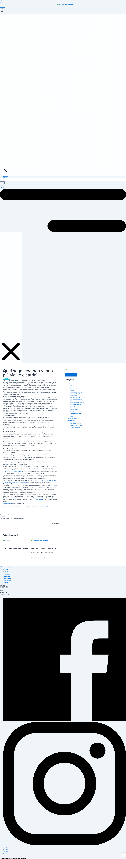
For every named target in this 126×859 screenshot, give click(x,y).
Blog (69, 383)
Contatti (54, 167)
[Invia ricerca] (67, 374)
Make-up (72, 406)
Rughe (59, 86)
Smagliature (61, 93)
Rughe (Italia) (62, 124)
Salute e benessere (23, 553)
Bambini (72, 386)
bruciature (12, 482)
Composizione (63, 37)
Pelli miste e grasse (65, 111)
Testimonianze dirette (66, 149)
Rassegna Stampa (72, 418)
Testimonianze (56, 146)
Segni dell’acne (63, 89)
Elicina (2, 3)
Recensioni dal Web (65, 156)
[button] (63, 11)
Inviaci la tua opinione (66, 160)
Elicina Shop (43, 506)
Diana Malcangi (7, 503)
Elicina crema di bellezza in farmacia (15, 549)
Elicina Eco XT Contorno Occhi (61, 66)
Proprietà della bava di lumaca (65, 31)
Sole (71, 416)
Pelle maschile (74, 409)
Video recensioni (64, 153)
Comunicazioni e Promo (9, 553)
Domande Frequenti (65, 114)
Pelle (16, 553)
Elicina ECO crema (65, 54)
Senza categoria (72, 420)
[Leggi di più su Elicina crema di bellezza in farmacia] (6, 540)
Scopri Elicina (56, 27)
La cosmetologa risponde (77, 402)
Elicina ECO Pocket (65, 72)
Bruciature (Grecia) (65, 142)
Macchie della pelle (65, 96)
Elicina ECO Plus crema (63, 59)
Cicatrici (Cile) (62, 132)
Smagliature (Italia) (65, 128)
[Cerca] (2, 182)
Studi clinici (55, 118)
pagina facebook (39, 499)
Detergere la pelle (75, 393)
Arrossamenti (62, 103)
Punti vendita (55, 164)
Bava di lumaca (74, 388)
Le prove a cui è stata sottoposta (12, 471)
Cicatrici (60, 100)
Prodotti (54, 51)
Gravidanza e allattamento (77, 397)
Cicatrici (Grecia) (64, 135)
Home (53, 24)
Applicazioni (55, 83)
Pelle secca (61, 107)
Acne (71, 385)
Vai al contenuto (4, 1)
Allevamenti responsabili (61, 46)
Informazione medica (76, 399)
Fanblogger (73, 395)
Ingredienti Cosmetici (76, 400)
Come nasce (62, 40)
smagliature (23, 482)
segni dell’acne (39, 480)
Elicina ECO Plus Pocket (63, 77)
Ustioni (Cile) (62, 139)
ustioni (17, 482)
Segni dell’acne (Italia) (66, 121)
